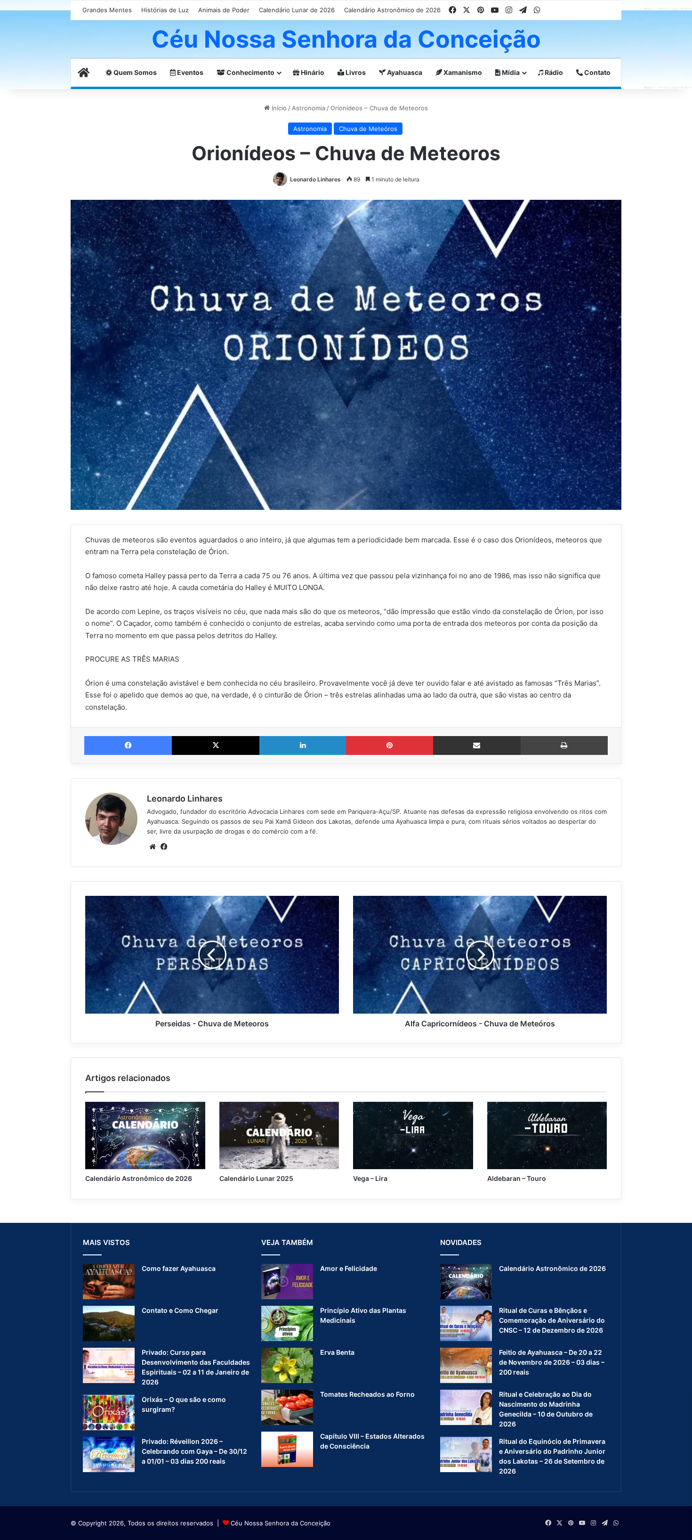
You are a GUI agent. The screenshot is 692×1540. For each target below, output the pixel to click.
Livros (355, 72)
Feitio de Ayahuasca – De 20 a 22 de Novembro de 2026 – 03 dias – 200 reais (551, 1362)
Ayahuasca (404, 72)
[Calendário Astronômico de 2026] (145, 1136)
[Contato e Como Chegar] (109, 1323)
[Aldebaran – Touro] (547, 1136)
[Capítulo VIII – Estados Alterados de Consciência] (287, 1449)
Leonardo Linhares (315, 179)
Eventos (189, 72)
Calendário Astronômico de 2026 (392, 10)
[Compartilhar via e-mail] (477, 745)
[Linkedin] (302, 745)
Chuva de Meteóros (368, 128)
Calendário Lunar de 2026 (297, 10)
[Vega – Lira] (413, 1136)
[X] (215, 745)
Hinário (311, 72)
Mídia (510, 72)
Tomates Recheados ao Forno (367, 1394)
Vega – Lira (370, 1178)
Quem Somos (134, 72)
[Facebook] (128, 745)
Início (278, 108)
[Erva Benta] (287, 1365)
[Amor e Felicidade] (287, 1281)
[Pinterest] (389, 745)
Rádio (553, 72)
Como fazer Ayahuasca (179, 1268)
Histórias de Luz (165, 10)
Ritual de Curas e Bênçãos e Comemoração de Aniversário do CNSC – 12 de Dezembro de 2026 (552, 1320)
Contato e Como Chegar (180, 1310)
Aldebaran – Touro (516, 1178)
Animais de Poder (223, 10)
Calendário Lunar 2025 (256, 1178)
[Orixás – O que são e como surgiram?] (109, 1412)
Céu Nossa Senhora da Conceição (280, 1523)
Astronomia (308, 108)
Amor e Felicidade (348, 1268)
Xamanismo (462, 72)
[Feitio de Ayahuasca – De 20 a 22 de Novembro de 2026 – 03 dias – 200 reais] (466, 1365)
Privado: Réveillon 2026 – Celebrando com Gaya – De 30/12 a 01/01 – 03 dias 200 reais (194, 1451)
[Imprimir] (564, 745)
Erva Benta (337, 1352)
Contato (597, 72)
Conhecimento (249, 72)
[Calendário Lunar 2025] (279, 1136)
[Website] (152, 846)
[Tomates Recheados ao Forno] (287, 1407)
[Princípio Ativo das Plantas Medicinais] (287, 1323)
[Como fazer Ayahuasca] (109, 1281)
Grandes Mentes (107, 10)
